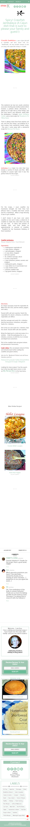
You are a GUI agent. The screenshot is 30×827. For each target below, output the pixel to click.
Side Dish (23, 809)
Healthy (5, 801)
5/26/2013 (12, 570)
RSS (27, 360)
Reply (7, 566)
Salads (4, 809)
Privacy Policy (15, 775)
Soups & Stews (7, 812)
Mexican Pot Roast (13, 129)
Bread (24, 789)
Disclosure (15, 777)
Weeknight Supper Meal (19, 815)
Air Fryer (5, 789)
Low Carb (5, 806)
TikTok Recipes (7, 815)
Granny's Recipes (21, 798)
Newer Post (22, 550)
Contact (10, 2)
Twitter (17, 360)
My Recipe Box (9, 371)
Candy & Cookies (7, 795)
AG (7, 587)
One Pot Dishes (20, 806)
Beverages (18, 789)
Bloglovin (22, 362)
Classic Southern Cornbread (15, 697)
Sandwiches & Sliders (14, 809)
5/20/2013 (20, 558)
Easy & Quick (11, 798)
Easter (4, 798)
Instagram (8, 362)
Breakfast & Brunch (8, 792)
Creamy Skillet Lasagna (15, 446)
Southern (15, 812)
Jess (7, 570)
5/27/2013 (11, 587)
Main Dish (12, 806)
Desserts (22, 795)
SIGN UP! (15, 672)
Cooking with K (18, 822)
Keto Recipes (6, 803)
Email (22, 360)
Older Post (8, 550)
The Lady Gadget (22, 825)
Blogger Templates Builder (17, 824)
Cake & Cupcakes (19, 792)
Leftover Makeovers (17, 803)
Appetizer (11, 789)
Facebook (11, 360)
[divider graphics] (15, 763)
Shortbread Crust (15, 732)
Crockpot (16, 795)
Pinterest (4, 360)
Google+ (15, 362)
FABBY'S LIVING (12, 558)
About (3, 2)
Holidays (11, 801)
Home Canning (19, 801)
